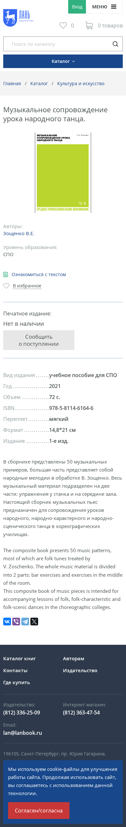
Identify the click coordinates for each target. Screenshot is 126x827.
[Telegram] (25, 621)
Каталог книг (19, 658)
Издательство (80, 670)
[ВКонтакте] (7, 621)
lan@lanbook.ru (22, 732)
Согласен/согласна (39, 810)
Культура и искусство (80, 83)
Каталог (39, 83)
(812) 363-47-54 (81, 712)
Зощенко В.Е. (18, 233)
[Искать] (115, 44)
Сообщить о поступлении (39, 340)
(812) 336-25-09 (21, 712)
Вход (77, 7)
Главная (12, 83)
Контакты (15, 670)
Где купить (16, 682)
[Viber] (16, 621)
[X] (34, 621)
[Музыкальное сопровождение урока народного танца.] (63, 173)
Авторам (73, 658)
